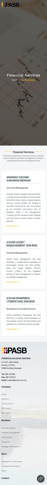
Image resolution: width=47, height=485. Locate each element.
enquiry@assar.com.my (16, 380)
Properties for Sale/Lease (12, 461)
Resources (6, 442)
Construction (7, 437)
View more (12, 226)
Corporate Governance (11, 466)
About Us (5, 399)
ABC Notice (6, 413)
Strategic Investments (10, 446)
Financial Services (9, 428)
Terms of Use (7, 404)
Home (14, 80)
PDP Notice (6, 408)
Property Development (11, 433)
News (4, 471)
